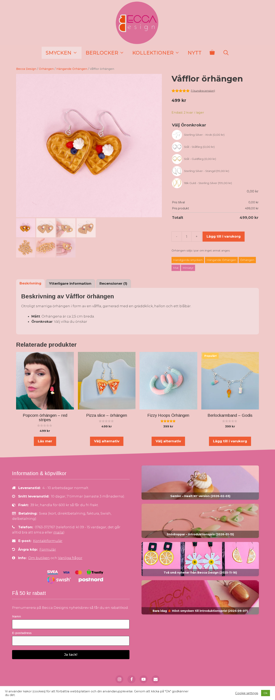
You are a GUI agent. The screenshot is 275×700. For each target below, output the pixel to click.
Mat (176, 268)
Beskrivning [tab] (30, 283)
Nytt (195, 53)
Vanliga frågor (70, 558)
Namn (16, 616)
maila (58, 532)
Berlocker (102, 53)
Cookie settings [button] (246, 693)
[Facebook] (131, 679)
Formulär (47, 549)
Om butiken (39, 558)
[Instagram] (119, 679)
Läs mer (45, 441)
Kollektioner (153, 53)
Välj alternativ (106, 441)
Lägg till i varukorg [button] (230, 441)
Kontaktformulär (47, 541)
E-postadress (22, 633)
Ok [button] (266, 693)
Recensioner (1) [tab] (113, 283)
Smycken (58, 53)
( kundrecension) (203, 90)
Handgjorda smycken (188, 260)
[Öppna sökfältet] (226, 53)
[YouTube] (144, 679)
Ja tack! (70, 654)
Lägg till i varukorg (224, 236)
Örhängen (46, 69)
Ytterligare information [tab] (70, 283)
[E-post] (156, 679)
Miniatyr (188, 268)
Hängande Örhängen (71, 69)
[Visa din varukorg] (212, 53)
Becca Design (26, 69)
